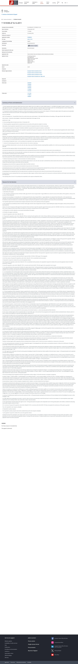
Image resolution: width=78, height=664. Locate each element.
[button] (39, 103)
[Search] (62, 3)
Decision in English (33, 45)
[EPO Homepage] (13, 2)
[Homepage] (2, 19)
